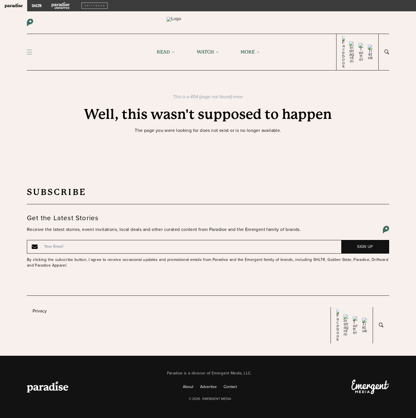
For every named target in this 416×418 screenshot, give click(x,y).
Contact (230, 387)
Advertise (208, 387)
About (188, 387)
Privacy (40, 311)
